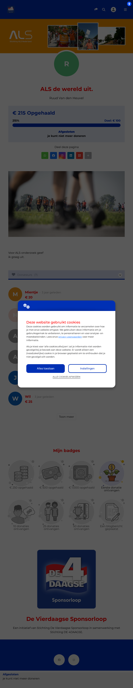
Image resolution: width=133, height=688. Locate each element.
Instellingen (87, 368)
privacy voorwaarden (70, 336)
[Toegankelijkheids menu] (129, 4)
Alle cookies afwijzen (66, 377)
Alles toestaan (45, 368)
